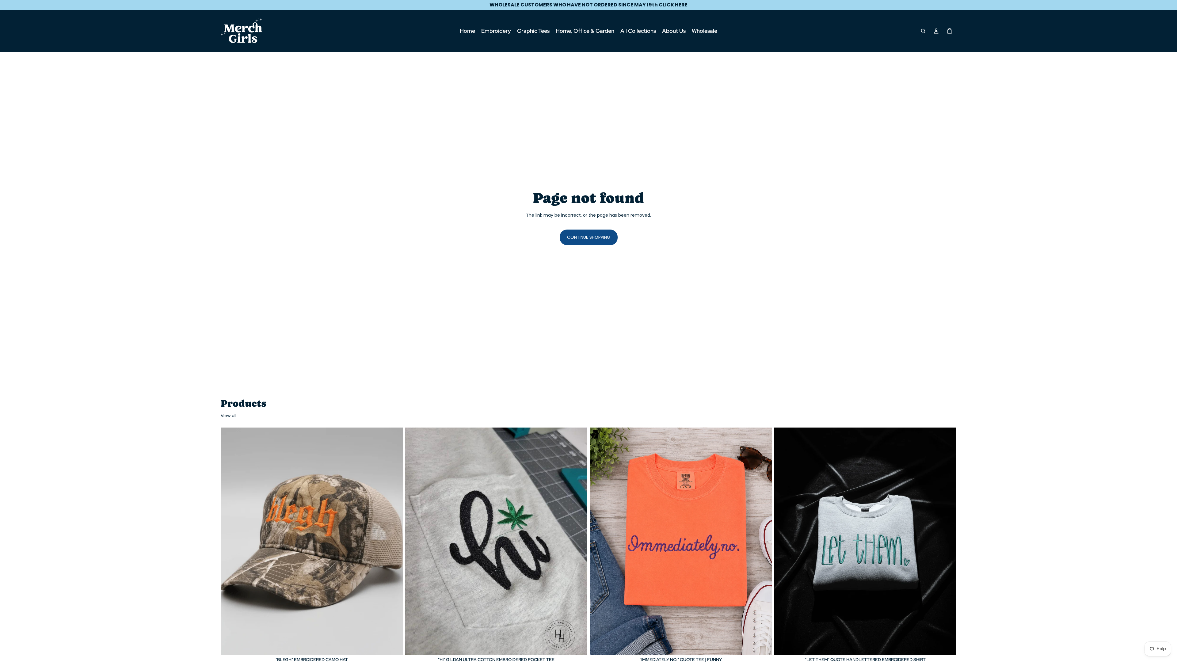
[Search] (923, 31)
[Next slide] (393, 541)
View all (228, 416)
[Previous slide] (230, 541)
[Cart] (949, 31)
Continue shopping (588, 237)
